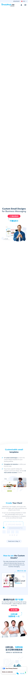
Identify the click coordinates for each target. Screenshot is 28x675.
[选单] (25, 4)
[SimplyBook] (7, 4)
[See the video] (15, 579)
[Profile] (21, 5)
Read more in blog (13, 541)
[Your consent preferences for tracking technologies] (25, 672)
